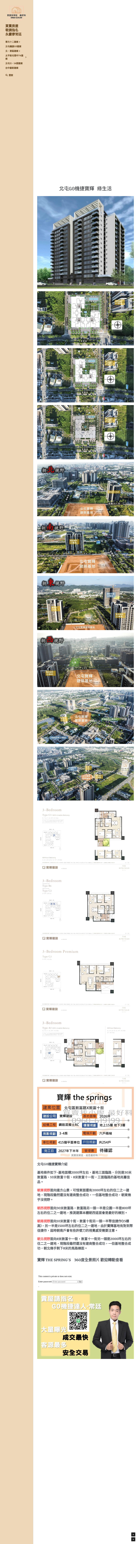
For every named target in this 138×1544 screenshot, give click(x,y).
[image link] (16, 13)
